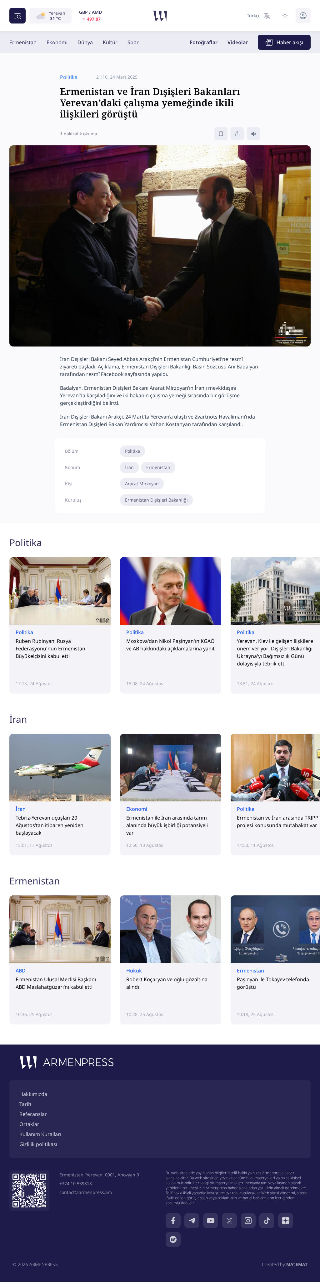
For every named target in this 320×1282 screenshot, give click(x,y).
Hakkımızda (33, 1094)
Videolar (238, 42)
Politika (132, 451)
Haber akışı (290, 42)
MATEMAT (297, 1264)
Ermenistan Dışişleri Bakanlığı (156, 500)
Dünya (85, 42)
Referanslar (33, 1114)
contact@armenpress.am (85, 1192)
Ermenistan (23, 42)
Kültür (110, 42)
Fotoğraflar (204, 42)
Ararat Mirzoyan (142, 484)
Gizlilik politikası (38, 1144)
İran (129, 467)
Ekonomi (57, 42)
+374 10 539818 (75, 1183)
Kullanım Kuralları (40, 1134)
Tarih (25, 1104)
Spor (133, 42)
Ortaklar (29, 1124)
